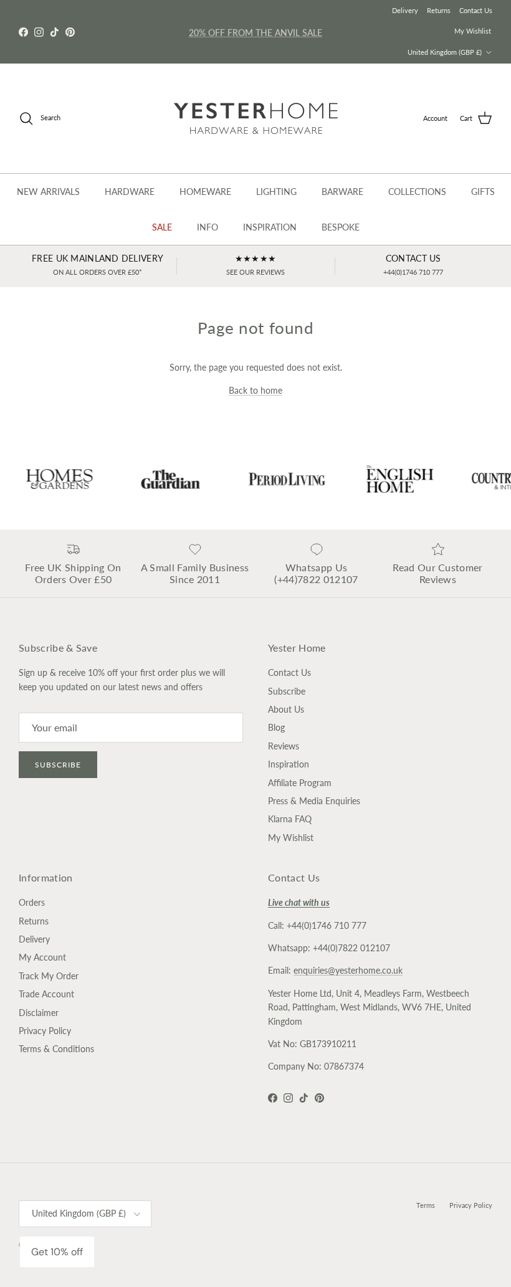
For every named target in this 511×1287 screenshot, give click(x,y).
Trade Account (46, 994)
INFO (207, 227)
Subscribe (58, 764)
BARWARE (342, 191)
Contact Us (475, 10)
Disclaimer (39, 1012)
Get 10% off (57, 1251)
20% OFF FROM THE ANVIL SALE (255, 31)
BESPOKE (341, 227)
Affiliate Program (300, 782)
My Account (42, 957)
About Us (286, 709)
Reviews (283, 746)
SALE (162, 227)
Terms (425, 1205)
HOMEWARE (205, 191)
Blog (276, 727)
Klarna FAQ (290, 819)
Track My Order (49, 976)
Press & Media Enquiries (314, 800)
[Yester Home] (255, 118)
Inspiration (288, 764)
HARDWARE (130, 191)
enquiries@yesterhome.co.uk (348, 970)
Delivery (405, 10)
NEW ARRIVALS (48, 191)
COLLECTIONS (417, 191)
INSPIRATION (270, 227)
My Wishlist (472, 31)
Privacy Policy (45, 1030)
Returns (439, 10)
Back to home (255, 390)
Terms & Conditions (56, 1048)
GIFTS (483, 191)
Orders (32, 902)
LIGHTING (276, 191)
